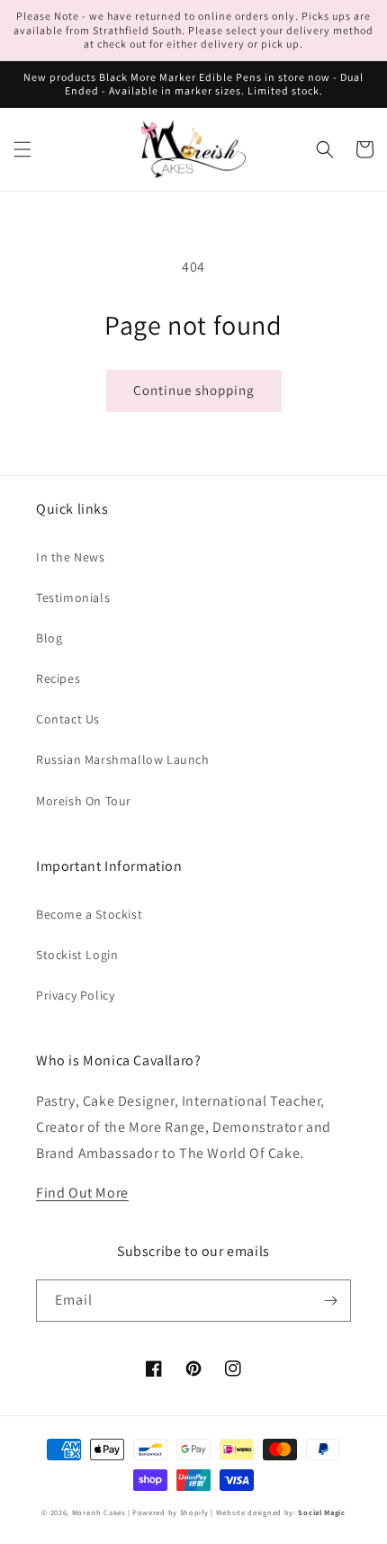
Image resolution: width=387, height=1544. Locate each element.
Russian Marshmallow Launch (123, 759)
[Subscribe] (330, 1300)
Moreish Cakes (98, 1512)
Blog (49, 638)
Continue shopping (194, 390)
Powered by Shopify (170, 1512)
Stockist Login (77, 955)
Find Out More (82, 1192)
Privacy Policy (75, 995)
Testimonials (73, 597)
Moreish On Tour (83, 801)
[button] (22, 149)
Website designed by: (281, 1512)
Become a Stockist (89, 914)
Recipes (58, 678)
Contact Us (68, 719)
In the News (70, 557)
